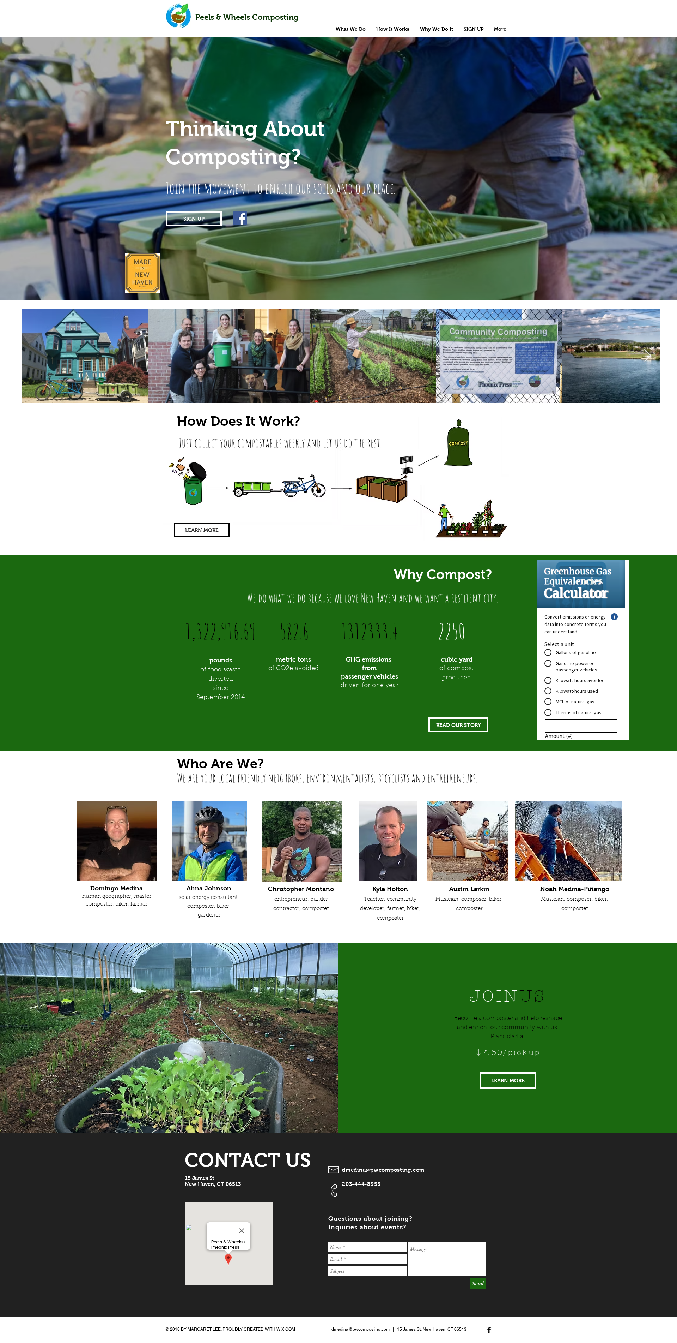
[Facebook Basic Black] (489, 1330)
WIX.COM (285, 1329)
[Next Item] (648, 356)
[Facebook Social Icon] (240, 218)
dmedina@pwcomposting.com (383, 1170)
